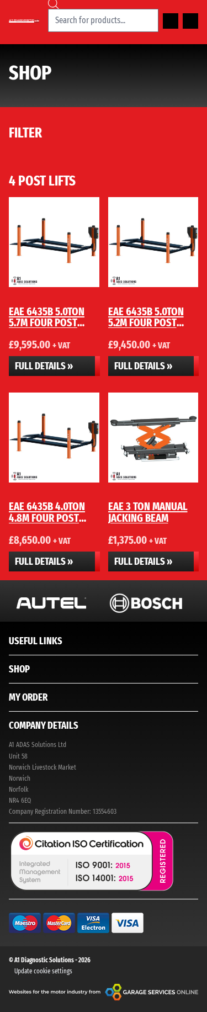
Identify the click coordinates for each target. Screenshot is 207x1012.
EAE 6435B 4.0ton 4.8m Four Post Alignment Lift (47, 517)
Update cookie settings (43, 971)
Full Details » (44, 366)
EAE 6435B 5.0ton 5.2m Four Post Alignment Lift (146, 322)
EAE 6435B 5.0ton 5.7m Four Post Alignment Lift (46, 322)
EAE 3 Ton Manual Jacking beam (148, 512)
